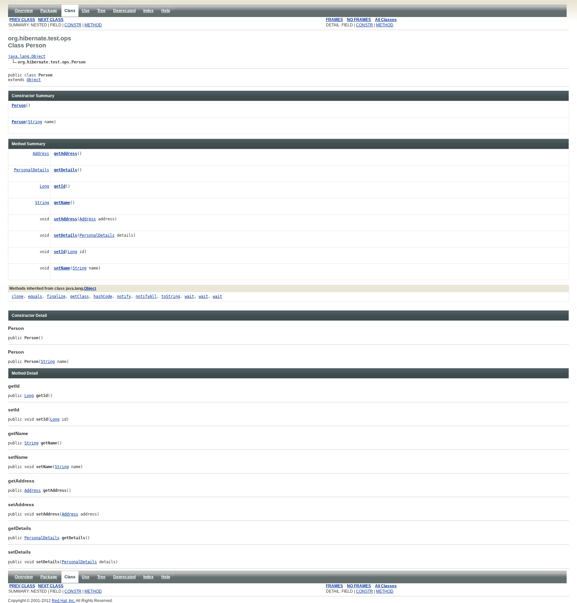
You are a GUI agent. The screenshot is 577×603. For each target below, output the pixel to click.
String (35, 122)
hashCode (102, 296)
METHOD (93, 25)
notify (124, 296)
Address (41, 153)
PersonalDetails (31, 170)
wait (189, 296)
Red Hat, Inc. (63, 600)
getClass (79, 296)
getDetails (65, 170)
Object (34, 79)
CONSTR (72, 25)
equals (35, 296)
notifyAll (146, 296)
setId (59, 251)
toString (170, 296)
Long (44, 186)
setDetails (65, 235)
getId (59, 186)
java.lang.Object (26, 56)
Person (19, 105)
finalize (56, 296)
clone (17, 296)
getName (62, 202)
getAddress (65, 153)
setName (62, 268)
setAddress (65, 219)
